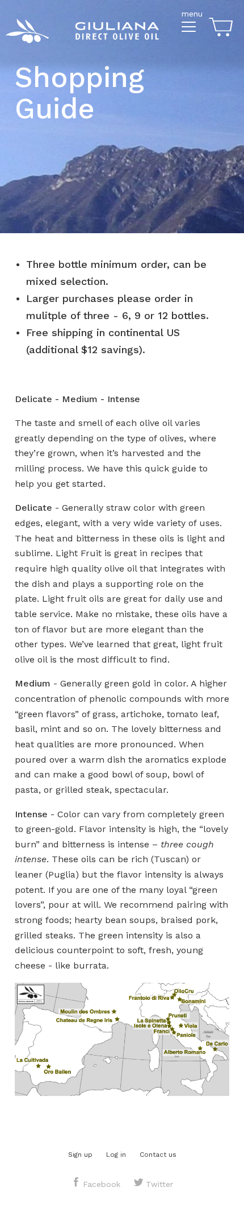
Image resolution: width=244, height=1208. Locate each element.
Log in (116, 1155)
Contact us (158, 1155)
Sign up (80, 1155)
